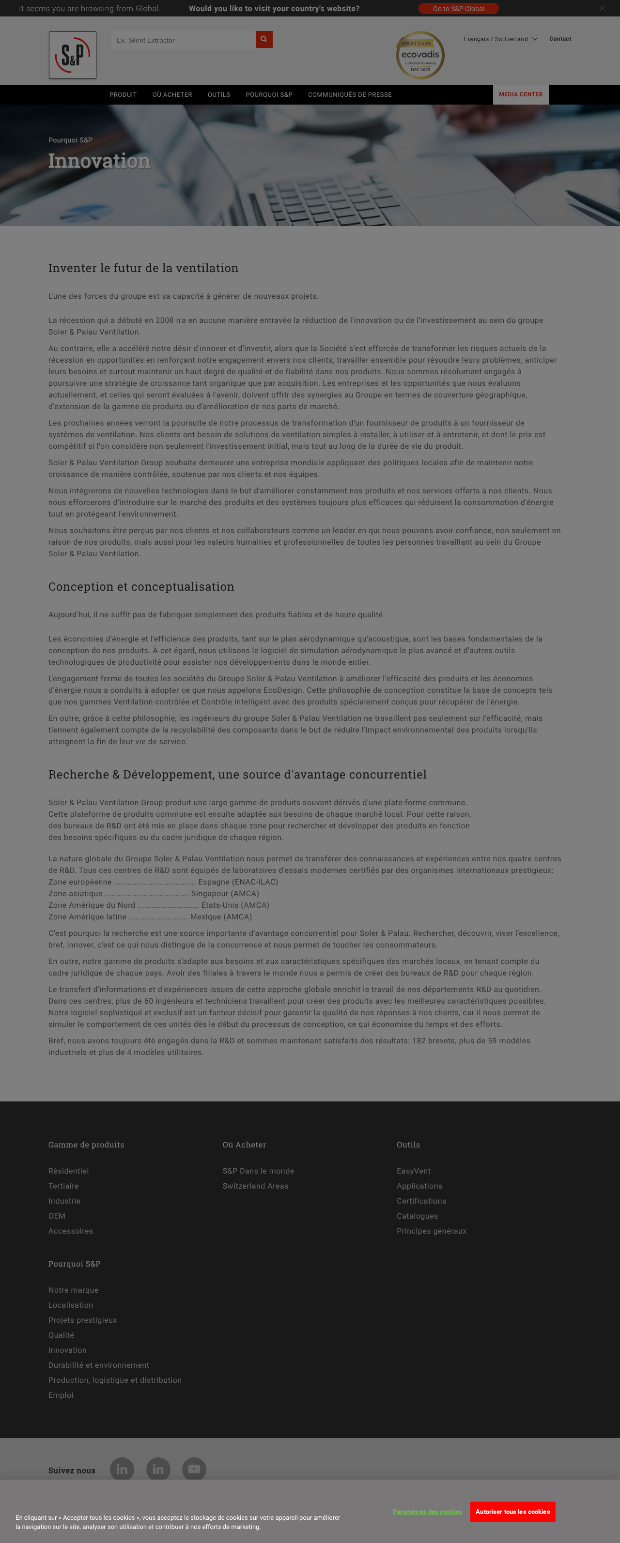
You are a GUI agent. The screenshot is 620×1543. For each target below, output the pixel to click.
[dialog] (310, 1511)
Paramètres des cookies (427, 1511)
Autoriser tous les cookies (513, 1511)
